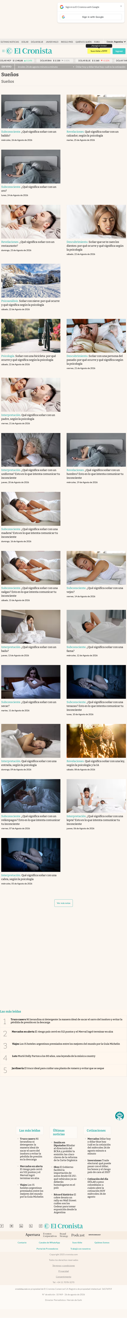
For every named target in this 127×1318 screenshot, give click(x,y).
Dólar (25, 42)
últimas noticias (10, 42)
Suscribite (77, 1242)
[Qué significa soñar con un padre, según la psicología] (31, 395)
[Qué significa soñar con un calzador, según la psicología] (96, 111)
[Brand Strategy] (64, 1235)
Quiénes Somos (101, 1242)
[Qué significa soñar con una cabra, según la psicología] (31, 855)
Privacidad (63, 1271)
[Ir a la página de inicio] (29, 51)
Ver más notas (63, 903)
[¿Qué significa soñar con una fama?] (96, 627)
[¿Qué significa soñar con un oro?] (31, 166)
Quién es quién (84, 42)
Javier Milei (52, 42)
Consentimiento (63, 1276)
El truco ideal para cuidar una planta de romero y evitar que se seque (58, 1068)
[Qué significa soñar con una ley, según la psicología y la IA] (96, 741)
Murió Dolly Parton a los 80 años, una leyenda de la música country (53, 1056)
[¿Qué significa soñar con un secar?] (31, 682)
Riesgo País (67, 42)
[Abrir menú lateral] (3, 50)
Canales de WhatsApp (49, 1242)
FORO (97, 42)
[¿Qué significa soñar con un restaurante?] (31, 222)
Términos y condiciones (63, 1265)
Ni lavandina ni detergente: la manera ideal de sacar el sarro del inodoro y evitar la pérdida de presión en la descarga (66, 1021)
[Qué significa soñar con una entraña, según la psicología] (31, 741)
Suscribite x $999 (99, 51)
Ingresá (119, 51)
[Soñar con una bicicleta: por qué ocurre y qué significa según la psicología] (31, 336)
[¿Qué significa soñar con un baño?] (31, 627)
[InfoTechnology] (95, 1235)
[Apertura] (32, 1235)
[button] (119, 1116)
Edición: (115, 42)
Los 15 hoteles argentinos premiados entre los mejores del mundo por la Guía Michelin (66, 1043)
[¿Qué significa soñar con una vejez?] (96, 568)
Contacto (22, 1242)
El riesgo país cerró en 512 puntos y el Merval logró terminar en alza (62, 1031)
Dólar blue (37, 42)
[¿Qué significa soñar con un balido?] (31, 111)
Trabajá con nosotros (80, 1249)
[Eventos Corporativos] (50, 1235)
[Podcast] (78, 1235)
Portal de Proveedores (47, 1249)
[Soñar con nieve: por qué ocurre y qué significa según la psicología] (31, 281)
